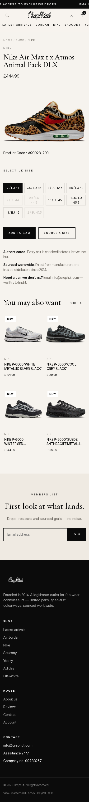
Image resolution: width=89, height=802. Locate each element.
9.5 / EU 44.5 (34, 200)
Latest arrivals (17, 24)
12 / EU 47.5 (34, 212)
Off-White (11, 676)
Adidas (8, 668)
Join (76, 534)
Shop (20, 40)
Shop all (78, 303)
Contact (9, 714)
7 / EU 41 (13, 188)
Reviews (10, 706)
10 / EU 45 (55, 200)
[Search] (7, 15)
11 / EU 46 (12, 212)
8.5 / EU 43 (76, 188)
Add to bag (19, 233)
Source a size (57, 233)
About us (10, 699)
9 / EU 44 (13, 200)
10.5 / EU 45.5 (76, 200)
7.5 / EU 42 (34, 188)
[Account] (71, 15)
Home (7, 40)
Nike (57, 24)
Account (9, 722)
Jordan (42, 24)
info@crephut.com (18, 745)
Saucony (73, 24)
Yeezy (8, 660)
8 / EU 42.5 (55, 188)
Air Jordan (11, 637)
